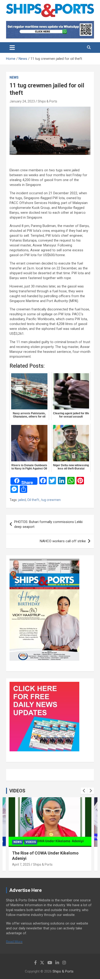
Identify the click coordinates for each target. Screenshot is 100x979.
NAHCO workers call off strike (63, 541)
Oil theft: (33, 500)
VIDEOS (17, 791)
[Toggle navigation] (12, 47)
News (14, 77)
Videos (31, 842)
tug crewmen (51, 500)
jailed (22, 500)
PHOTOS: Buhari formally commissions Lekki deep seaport (48, 524)
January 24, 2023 (22, 101)
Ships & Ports (47, 101)
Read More (14, 942)
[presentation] (84, 791)
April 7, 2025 (21, 864)
